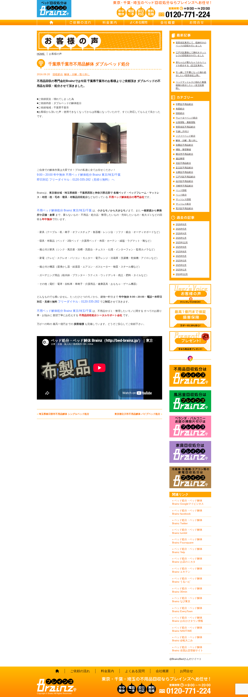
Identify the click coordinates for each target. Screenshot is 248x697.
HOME (51, 22)
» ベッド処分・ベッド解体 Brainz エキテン (187, 570)
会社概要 (167, 22)
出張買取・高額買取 (185, 122)
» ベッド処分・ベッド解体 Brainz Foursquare (187, 541)
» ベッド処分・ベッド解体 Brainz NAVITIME (187, 629)
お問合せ (196, 22)
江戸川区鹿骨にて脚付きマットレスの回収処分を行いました (191, 54)
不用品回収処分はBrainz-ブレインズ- (190, 376)
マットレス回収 (183, 199)
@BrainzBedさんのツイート (185, 658)
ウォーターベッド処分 (187, 118)
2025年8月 (181, 251)
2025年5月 (181, 256)
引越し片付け (182, 131)
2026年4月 (181, 233)
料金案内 (109, 22)
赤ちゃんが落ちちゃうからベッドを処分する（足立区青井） (191, 64)
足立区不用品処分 (184, 167)
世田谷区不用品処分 (185, 127)
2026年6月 (181, 224)
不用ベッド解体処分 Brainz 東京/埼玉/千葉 (64, 310)
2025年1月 (181, 269)
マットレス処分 (183, 204)
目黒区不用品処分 (184, 145)
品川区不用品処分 (184, 181)
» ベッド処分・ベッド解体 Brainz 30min (187, 590)
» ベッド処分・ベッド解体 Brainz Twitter (187, 522)
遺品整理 (180, 158)
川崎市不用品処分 (184, 186)
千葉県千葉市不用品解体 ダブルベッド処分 (89, 64)
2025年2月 (181, 265)
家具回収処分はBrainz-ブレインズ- (190, 452)
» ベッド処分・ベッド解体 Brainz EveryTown (187, 610)
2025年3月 (181, 260)
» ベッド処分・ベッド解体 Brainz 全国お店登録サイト (187, 649)
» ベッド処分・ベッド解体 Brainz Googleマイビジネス (188, 502)
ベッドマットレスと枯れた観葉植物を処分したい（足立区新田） (191, 85)
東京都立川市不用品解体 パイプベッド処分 (137, 414)
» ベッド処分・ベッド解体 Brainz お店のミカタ (187, 560)
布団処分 (180, 108)
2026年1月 (181, 238)
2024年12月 (182, 274)
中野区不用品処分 (184, 104)
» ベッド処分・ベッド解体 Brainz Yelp (187, 550)
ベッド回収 (181, 190)
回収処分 (58, 74)
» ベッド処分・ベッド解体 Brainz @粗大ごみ (187, 639)
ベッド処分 (181, 195)
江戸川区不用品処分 (185, 176)
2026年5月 (181, 229)
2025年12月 (182, 242)
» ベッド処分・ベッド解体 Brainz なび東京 (187, 600)
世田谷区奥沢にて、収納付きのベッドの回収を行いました (191, 44)
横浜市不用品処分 (184, 154)
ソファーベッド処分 (185, 136)
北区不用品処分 (183, 163)
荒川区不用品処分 (184, 208)
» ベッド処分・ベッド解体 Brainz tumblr (187, 531)
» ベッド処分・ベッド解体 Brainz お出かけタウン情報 (187, 619)
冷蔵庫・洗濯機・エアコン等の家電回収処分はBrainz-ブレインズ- (190, 477)
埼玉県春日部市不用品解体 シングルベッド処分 (64, 414)
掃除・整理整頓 (183, 149)
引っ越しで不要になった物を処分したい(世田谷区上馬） (191, 74)
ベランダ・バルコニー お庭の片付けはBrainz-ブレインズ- (190, 426)
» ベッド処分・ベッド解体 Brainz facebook (187, 512)
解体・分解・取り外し (77, 74)
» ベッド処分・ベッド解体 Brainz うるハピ (187, 580)
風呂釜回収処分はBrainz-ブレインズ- (190, 401)
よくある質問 (138, 22)
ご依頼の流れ (80, 22)
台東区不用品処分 (184, 172)
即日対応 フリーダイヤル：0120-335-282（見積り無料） (74, 179)
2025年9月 (181, 247)
